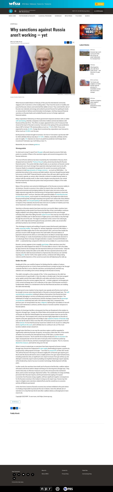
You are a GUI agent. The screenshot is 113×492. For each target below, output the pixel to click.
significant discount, (26, 325)
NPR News (92, 49)
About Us (44, 470)
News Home (12, 16)
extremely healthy (24, 228)
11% (49, 127)
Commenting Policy (87, 473)
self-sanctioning (21, 121)
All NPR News (13, 24)
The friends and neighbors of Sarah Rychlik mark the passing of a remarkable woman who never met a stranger (95, 87)
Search (87, 16)
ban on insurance (60, 336)
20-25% (29, 129)
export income (46, 214)
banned (22, 322)
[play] (11, 11)
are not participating (33, 200)
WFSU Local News (94, 80)
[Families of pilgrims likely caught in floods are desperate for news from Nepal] (85, 101)
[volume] (15, 11)
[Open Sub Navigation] (17, 16)
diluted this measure (22, 343)
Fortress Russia (38, 162)
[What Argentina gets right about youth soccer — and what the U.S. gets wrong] (85, 67)
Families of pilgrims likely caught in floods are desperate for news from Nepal (95, 104)
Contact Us (64, 470)
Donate (100, 4)
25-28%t (27, 131)
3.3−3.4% (41, 137)
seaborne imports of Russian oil (57, 318)
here (23, 255)
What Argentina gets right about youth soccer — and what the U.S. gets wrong (95, 70)
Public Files (85, 470)
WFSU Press (68, 16)
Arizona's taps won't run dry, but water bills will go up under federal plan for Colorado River (95, 55)
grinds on (37, 144)
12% (26, 139)
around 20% (53, 350)
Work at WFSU (45, 473)
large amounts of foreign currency (37, 170)
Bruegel (40, 152)
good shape (45, 244)
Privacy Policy (65, 473)
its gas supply (43, 348)
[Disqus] (56, 444)
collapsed (44, 302)
